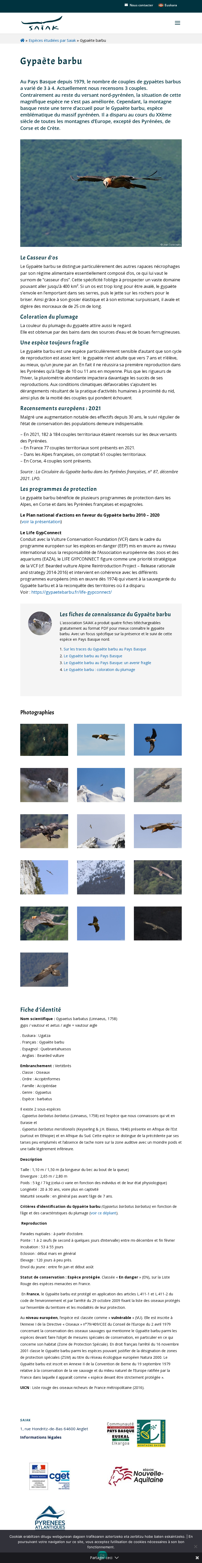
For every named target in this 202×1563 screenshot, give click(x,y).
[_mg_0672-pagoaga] (44, 846)
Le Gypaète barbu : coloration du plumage (99, 669)
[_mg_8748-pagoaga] (101, 846)
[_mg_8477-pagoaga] (101, 800)
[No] (195, 1546)
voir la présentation (41, 522)
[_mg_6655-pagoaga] (101, 938)
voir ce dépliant (103, 1212)
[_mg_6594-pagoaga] (44, 800)
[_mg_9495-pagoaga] (158, 892)
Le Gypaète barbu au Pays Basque (93, 655)
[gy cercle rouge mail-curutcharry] (44, 938)
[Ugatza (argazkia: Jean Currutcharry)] (101, 754)
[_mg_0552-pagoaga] (44, 985)
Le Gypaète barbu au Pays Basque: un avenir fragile (107, 662)
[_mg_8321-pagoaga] (44, 892)
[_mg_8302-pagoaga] (101, 892)
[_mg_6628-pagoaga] (158, 938)
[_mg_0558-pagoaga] (158, 800)
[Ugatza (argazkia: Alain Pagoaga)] (44, 754)
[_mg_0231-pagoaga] (158, 846)
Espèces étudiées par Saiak (52, 40)
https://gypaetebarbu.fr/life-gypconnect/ (71, 592)
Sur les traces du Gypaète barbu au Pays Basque (105, 648)
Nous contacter (141, 5)
